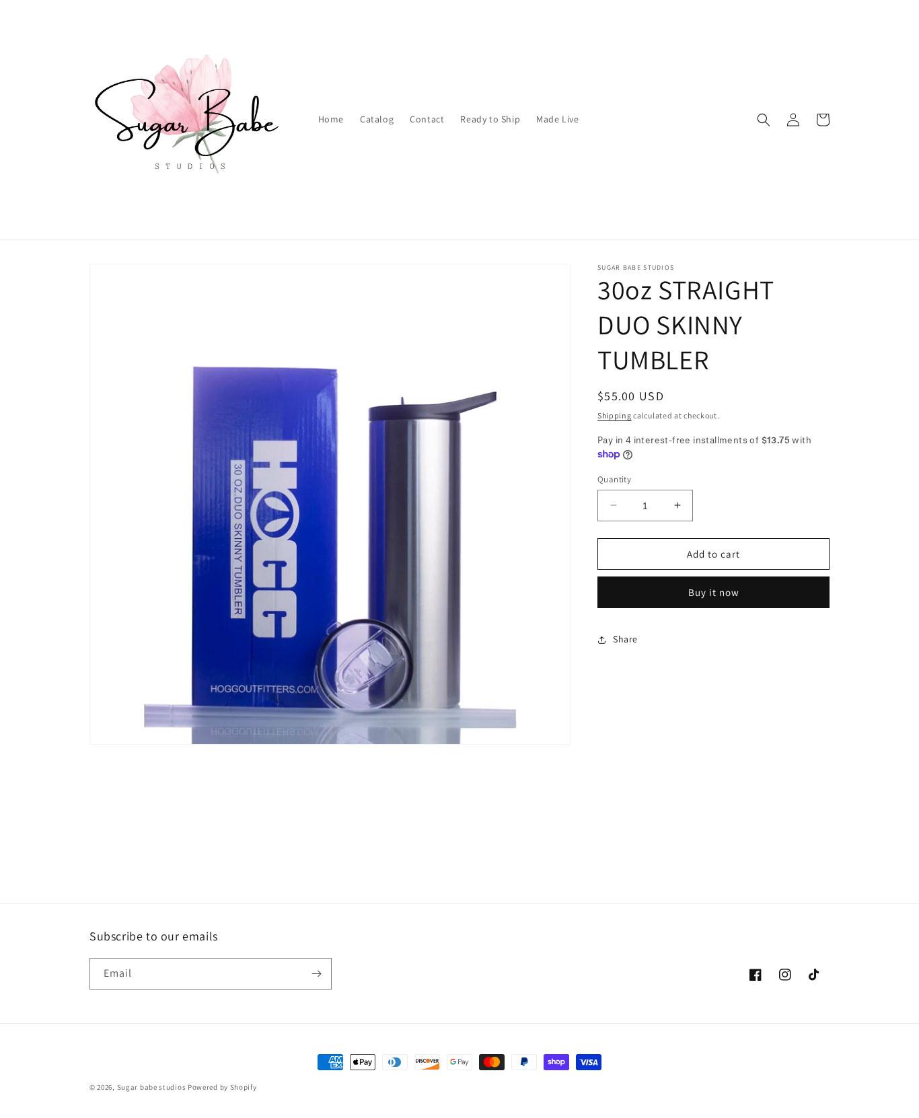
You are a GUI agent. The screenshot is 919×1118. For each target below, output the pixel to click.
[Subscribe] (316, 974)
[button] (763, 120)
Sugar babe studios (151, 1087)
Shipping (614, 415)
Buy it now (713, 592)
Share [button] (625, 639)
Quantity (614, 478)
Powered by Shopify (222, 1087)
